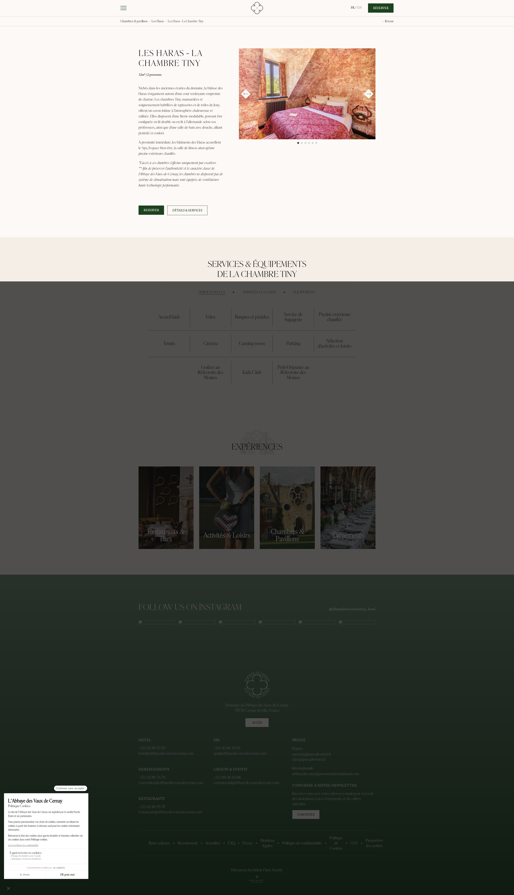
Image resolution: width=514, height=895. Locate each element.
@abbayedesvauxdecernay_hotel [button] (352, 609)
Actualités (212, 843)
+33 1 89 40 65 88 (227, 778)
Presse (248, 843)
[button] (123, 8)
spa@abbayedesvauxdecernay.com (239, 753)
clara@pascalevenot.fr (309, 760)
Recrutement (188, 843)
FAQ (231, 843)
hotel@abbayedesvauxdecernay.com (166, 753)
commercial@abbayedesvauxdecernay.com (246, 783)
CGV (354, 843)
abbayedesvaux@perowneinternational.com (325, 774)
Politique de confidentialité (302, 843)
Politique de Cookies (336, 843)
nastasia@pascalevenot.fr (311, 754)
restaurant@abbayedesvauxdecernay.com (170, 812)
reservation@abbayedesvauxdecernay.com (171, 783)
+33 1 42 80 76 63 (226, 748)
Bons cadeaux (159, 843)
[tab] (212, 292)
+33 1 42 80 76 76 (152, 748)
